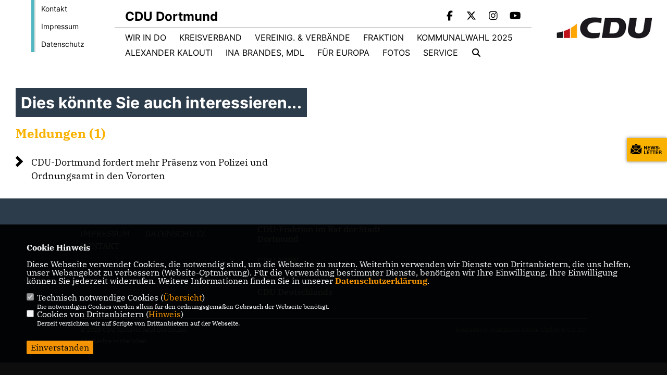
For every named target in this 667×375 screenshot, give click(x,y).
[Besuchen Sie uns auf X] (471, 16)
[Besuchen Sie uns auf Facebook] (449, 16)
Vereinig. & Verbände (302, 37)
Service (440, 52)
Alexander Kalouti (169, 52)
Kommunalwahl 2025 (465, 37)
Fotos (396, 52)
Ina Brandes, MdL (265, 52)
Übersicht (182, 297)
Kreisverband (210, 37)
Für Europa (343, 52)
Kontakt (54, 8)
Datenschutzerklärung (381, 281)
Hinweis (165, 314)
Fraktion (383, 37)
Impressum (60, 26)
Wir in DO (145, 37)
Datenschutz (62, 44)
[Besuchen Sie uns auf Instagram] (493, 16)
